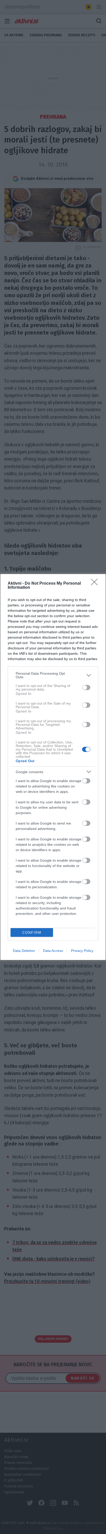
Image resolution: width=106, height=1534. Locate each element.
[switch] (86, 687)
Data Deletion (24, 951)
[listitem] (53, 675)
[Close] (96, 583)
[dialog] (53, 767)
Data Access (53, 951)
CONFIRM (31, 933)
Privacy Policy (82, 951)
